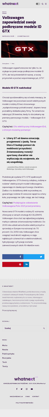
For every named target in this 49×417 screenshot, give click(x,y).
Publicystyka (8, 354)
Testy (5, 366)
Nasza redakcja (16, 396)
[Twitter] (21, 389)
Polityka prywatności (24, 403)
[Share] (12, 256)
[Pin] (12, 264)
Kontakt (35, 396)
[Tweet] (33, 256)
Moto (4, 12)
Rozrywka (6, 358)
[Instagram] (26, 389)
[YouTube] (31, 389)
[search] (44, 328)
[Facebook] (17, 389)
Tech (4, 362)
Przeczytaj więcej (9, 310)
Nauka (5, 350)
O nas (27, 396)
